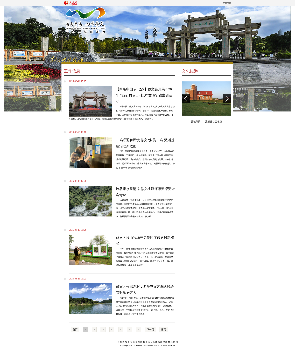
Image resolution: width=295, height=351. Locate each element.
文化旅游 (190, 71)
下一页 (150, 329)
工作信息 (72, 71)
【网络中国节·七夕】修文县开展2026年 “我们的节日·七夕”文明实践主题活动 (144, 95)
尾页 (163, 329)
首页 (75, 329)
